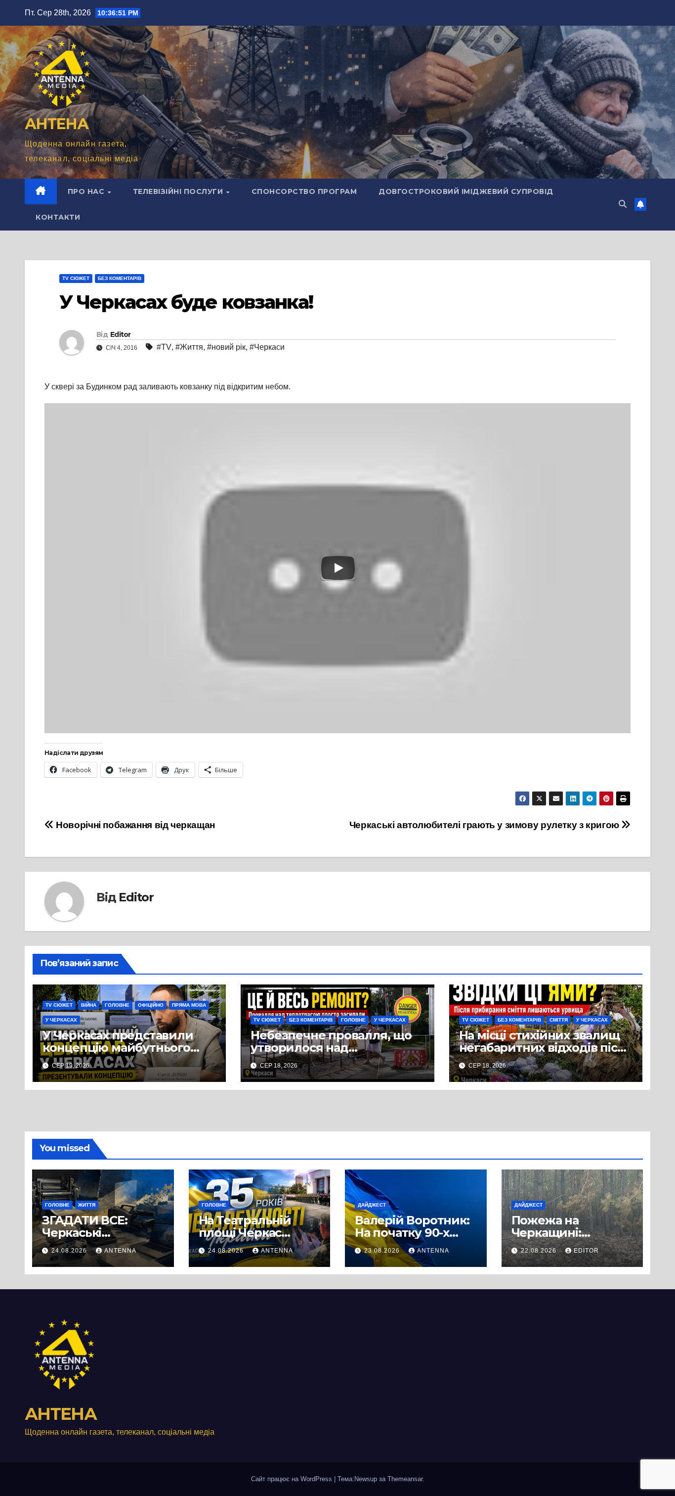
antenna (120, 1250)
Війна (88, 1005)
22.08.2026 (539, 1250)
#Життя (189, 347)
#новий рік (226, 347)
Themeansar (404, 1479)
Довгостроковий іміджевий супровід (466, 191)
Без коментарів (119, 278)
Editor (120, 334)
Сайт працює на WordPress (292, 1479)
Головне (117, 1005)
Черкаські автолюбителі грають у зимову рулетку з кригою (485, 825)
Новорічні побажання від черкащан (134, 825)
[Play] (338, 568)
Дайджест (372, 1205)
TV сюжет (75, 278)
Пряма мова (189, 1005)
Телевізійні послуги (179, 191)
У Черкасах (61, 1020)
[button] (623, 204)
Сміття (558, 1020)
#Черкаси (267, 347)
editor (586, 1250)
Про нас (87, 191)
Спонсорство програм (304, 191)
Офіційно (151, 1005)
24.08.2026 (70, 1250)
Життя (86, 1205)
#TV (164, 347)
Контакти (58, 217)
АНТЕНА (56, 124)
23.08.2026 (383, 1250)
